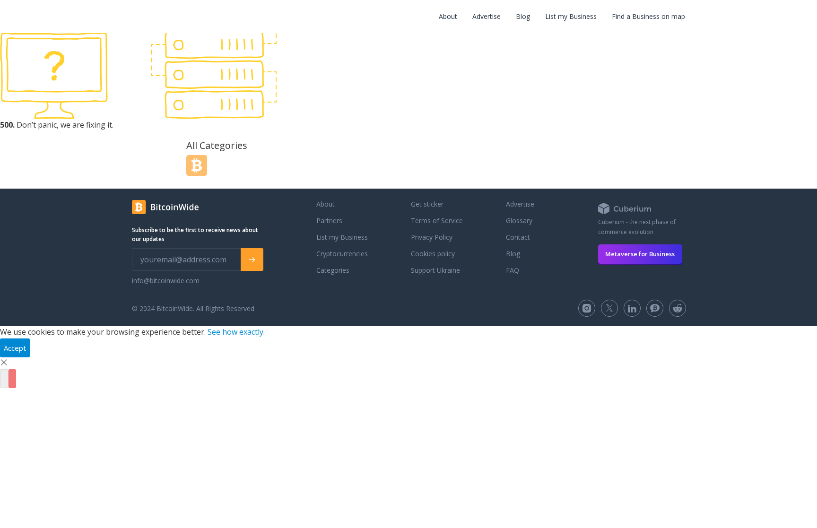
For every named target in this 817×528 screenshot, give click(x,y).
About (448, 16)
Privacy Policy (431, 237)
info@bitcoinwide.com (166, 280)
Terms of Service (437, 220)
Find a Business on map (648, 16)
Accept (15, 348)
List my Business (571, 16)
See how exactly (235, 332)
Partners (329, 220)
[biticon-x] (609, 308)
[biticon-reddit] (677, 308)
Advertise (486, 16)
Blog (523, 16)
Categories (332, 270)
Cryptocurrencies (342, 253)
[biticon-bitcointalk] (654, 308)
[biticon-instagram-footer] (586, 308)
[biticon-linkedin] (632, 308)
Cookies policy (433, 253)
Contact (518, 237)
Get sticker (427, 203)
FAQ (512, 270)
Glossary (519, 220)
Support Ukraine (435, 270)
